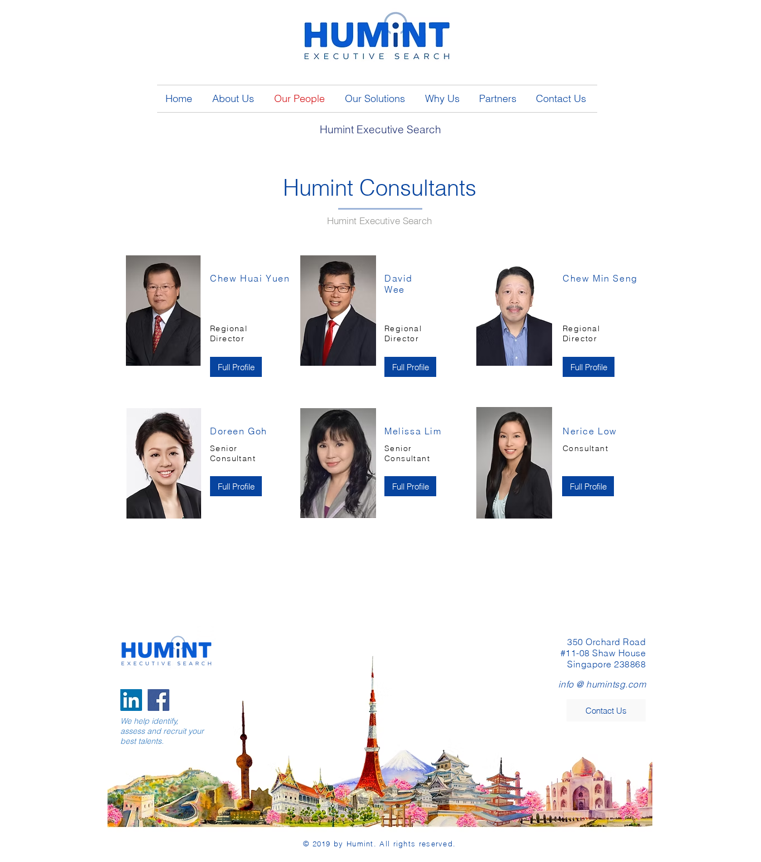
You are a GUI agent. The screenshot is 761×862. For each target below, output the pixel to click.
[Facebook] (158, 700)
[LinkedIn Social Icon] (131, 700)
